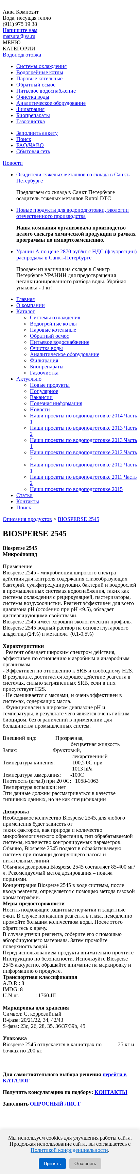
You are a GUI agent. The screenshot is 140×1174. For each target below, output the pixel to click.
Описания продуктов (27, 519)
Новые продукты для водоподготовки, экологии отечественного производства (72, 213)
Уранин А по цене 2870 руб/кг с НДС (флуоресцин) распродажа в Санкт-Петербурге (76, 254)
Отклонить (85, 1163)
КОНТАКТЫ (110, 1092)
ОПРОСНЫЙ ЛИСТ (55, 1104)
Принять (52, 1163)
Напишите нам (20, 30)
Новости (13, 163)
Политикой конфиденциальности (69, 1150)
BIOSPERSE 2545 (78, 519)
